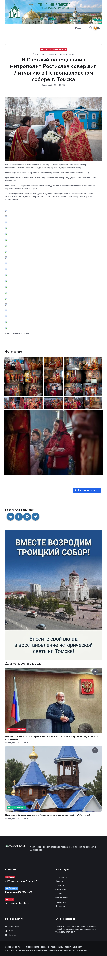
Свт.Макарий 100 (63, 898)
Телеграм (13, 935)
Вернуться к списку (88, 490)
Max (11, 931)
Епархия (59, 881)
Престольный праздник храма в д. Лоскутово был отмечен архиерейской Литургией (47, 815)
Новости (52, 54)
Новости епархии (67, 54)
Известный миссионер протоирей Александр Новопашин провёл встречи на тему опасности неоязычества (51, 737)
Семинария (60, 889)
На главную (39, 54)
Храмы (58, 893)
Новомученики (62, 902)
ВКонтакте (14, 926)
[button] (90, 28)
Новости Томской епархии (55, 49)
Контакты (60, 906)
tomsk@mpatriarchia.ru (17, 903)
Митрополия (61, 877)
